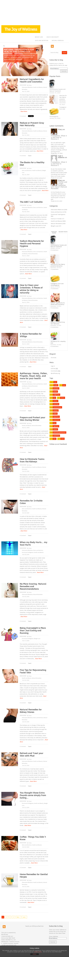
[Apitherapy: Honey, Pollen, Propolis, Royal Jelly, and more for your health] (9, 379)
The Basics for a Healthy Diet (32, 164)
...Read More (23, 111)
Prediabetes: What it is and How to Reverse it (59, 137)
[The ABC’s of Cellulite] (9, 208)
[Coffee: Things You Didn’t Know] (9, 843)
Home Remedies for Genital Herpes (34, 875)
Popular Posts (54, 232)
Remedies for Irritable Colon (31, 502)
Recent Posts (63, 232)
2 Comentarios (54, 269)
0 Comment (23, 116)
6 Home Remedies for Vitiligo (31, 335)
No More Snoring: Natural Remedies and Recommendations (33, 586)
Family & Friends (56, 219)
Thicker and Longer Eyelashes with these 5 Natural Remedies (59, 185)
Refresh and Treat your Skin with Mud (31, 754)
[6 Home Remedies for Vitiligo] (9, 340)
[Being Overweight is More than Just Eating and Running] (9, 634)
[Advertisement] (34, 12)
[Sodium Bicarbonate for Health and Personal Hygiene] (9, 247)
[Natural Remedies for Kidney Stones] (9, 715)
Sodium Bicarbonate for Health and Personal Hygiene (32, 243)
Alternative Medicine (27, 87)
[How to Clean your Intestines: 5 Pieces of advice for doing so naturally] (9, 291)
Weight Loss (39, 37)
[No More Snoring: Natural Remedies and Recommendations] (9, 590)
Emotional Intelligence (28, 552)
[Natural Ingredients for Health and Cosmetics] (9, 85)
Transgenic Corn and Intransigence (57, 284)
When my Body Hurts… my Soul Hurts (33, 543)
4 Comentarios (54, 250)
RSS (52, 46)
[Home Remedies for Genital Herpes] (9, 880)
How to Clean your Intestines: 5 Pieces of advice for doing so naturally (31, 288)
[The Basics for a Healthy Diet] (9, 168)
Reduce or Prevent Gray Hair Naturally (32, 124)
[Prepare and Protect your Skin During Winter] (9, 423)
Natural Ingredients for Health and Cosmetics (32, 80)
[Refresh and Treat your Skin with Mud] (9, 759)
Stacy (30, 85)
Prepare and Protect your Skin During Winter (32, 419)
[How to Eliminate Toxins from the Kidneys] (9, 465)
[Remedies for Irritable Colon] (9, 507)
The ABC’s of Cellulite (31, 202)
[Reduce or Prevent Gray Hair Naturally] (9, 129)
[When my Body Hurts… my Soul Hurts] (9, 548)
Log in (53, 366)
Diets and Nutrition (41, 40)
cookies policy (38, 951)
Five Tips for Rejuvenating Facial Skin (33, 671)
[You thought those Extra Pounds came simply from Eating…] (9, 799)
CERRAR (34, 954)
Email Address (53, 936)
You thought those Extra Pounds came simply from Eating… (33, 795)
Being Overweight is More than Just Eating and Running (33, 630)
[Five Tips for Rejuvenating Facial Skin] (9, 676)
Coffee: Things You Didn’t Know (33, 838)
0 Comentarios (54, 308)
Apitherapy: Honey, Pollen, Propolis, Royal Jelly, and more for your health (34, 375)
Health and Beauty (52, 37)
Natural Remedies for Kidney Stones (31, 711)
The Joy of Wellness (20, 29)
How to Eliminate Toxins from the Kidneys (32, 460)
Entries (54, 368)
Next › (18, 917)
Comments (55, 371)
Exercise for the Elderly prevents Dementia (58, 265)
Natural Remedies (58, 40)
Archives (53, 357)
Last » (24, 917)
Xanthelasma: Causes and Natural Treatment (58, 246)
